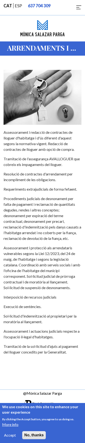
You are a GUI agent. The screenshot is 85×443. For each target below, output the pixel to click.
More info (10, 424)
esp (18, 5)
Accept (10, 435)
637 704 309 (39, 5)
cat (8, 5)
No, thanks (34, 435)
